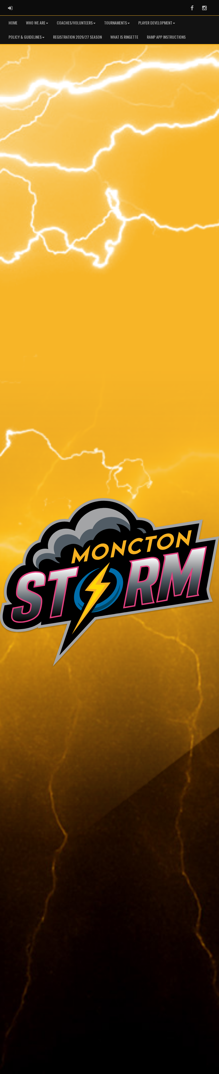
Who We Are (35, 23)
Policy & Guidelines (25, 37)
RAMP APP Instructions (166, 37)
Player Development (155, 23)
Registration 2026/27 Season (77, 37)
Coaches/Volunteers (75, 23)
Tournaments (115, 23)
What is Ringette (124, 37)
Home (13, 23)
